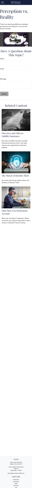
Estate (16, 483)
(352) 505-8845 (18, 462)
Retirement (16, 479)
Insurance (16, 485)
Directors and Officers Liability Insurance (12, 135)
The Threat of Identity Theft (15, 175)
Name (2, 59)
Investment (16, 481)
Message (3, 79)
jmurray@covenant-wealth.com (16, 473)
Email (2, 69)
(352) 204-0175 (18, 464)
